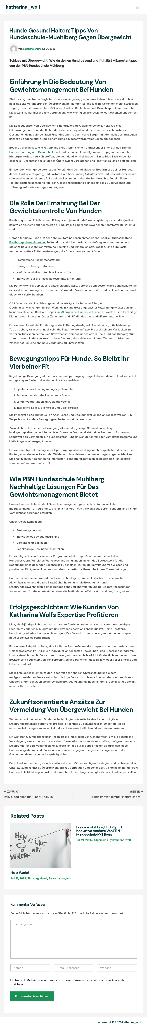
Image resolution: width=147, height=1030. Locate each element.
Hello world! (19, 872)
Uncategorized (37, 878)
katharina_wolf (23, 7)
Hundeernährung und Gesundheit (31, 152)
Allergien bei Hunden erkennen (81, 312)
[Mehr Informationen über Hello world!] (40, 845)
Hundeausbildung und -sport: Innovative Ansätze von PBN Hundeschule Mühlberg (99, 831)
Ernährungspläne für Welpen (27, 242)
